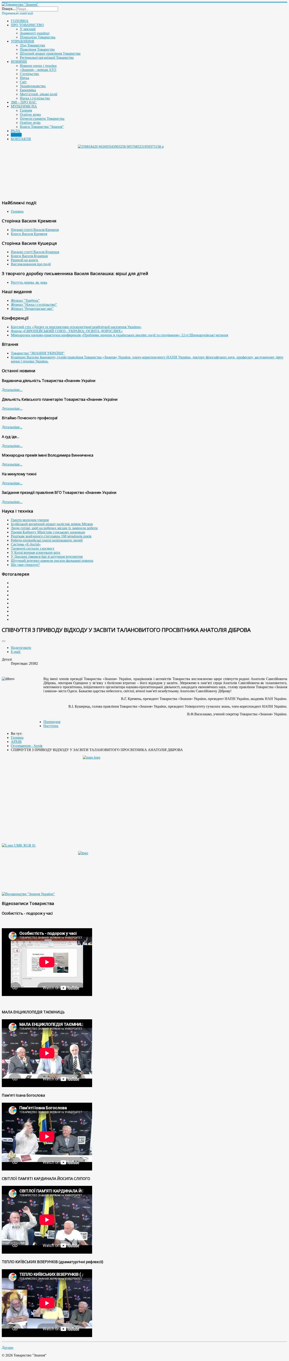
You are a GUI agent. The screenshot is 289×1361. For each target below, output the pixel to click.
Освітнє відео (30, 114)
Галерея (26, 110)
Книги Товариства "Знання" (42, 127)
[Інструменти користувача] (3, 641)
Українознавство (33, 86)
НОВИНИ (19, 62)
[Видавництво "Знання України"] (28, 894)
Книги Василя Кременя (29, 234)
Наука (24, 78)
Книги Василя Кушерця (29, 256)
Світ (23, 82)
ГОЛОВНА (19, 21)
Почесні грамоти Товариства (42, 118)
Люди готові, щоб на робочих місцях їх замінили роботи (54, 528)
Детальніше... (12, 390)
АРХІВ (16, 135)
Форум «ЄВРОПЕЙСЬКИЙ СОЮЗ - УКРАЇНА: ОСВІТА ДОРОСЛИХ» (67, 331)
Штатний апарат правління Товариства (50, 53)
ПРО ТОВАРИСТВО (27, 25)
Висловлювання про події (31, 264)
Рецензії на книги (24, 260)
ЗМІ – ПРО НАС (24, 102)
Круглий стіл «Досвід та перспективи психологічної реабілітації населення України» (76, 327)
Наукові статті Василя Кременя (35, 230)
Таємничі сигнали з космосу (32, 548)
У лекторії (27, 29)
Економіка (28, 90)
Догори (7, 1347)
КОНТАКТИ (21, 139)
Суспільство (29, 74)
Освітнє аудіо (30, 123)
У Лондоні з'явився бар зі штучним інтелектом (47, 556)
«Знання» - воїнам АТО (38, 70)
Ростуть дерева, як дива (29, 282)
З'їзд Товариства (32, 45)
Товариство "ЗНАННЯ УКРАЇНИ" (38, 353)
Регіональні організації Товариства (47, 57)
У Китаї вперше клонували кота (35, 552)
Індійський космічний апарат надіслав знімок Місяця (52, 524)
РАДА (15, 131)
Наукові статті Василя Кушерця (35, 252)
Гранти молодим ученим (30, 520)
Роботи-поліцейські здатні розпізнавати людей (47, 540)
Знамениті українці (34, 33)
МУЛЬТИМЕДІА (24, 106)
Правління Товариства (37, 49)
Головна (17, 211)
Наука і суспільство (35, 98)
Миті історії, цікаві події (38, 94)
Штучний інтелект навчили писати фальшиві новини (52, 561)
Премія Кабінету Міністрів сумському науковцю (48, 532)
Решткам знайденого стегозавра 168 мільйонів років (51, 536)
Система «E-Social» (26, 544)
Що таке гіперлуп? (25, 565)
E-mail (15, 652)
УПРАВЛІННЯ (22, 41)
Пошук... (8, 9)
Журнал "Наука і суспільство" (34, 304)
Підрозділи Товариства (37, 37)
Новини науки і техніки (38, 66)
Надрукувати (21, 648)
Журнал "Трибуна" (25, 300)
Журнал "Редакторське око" (32, 309)
